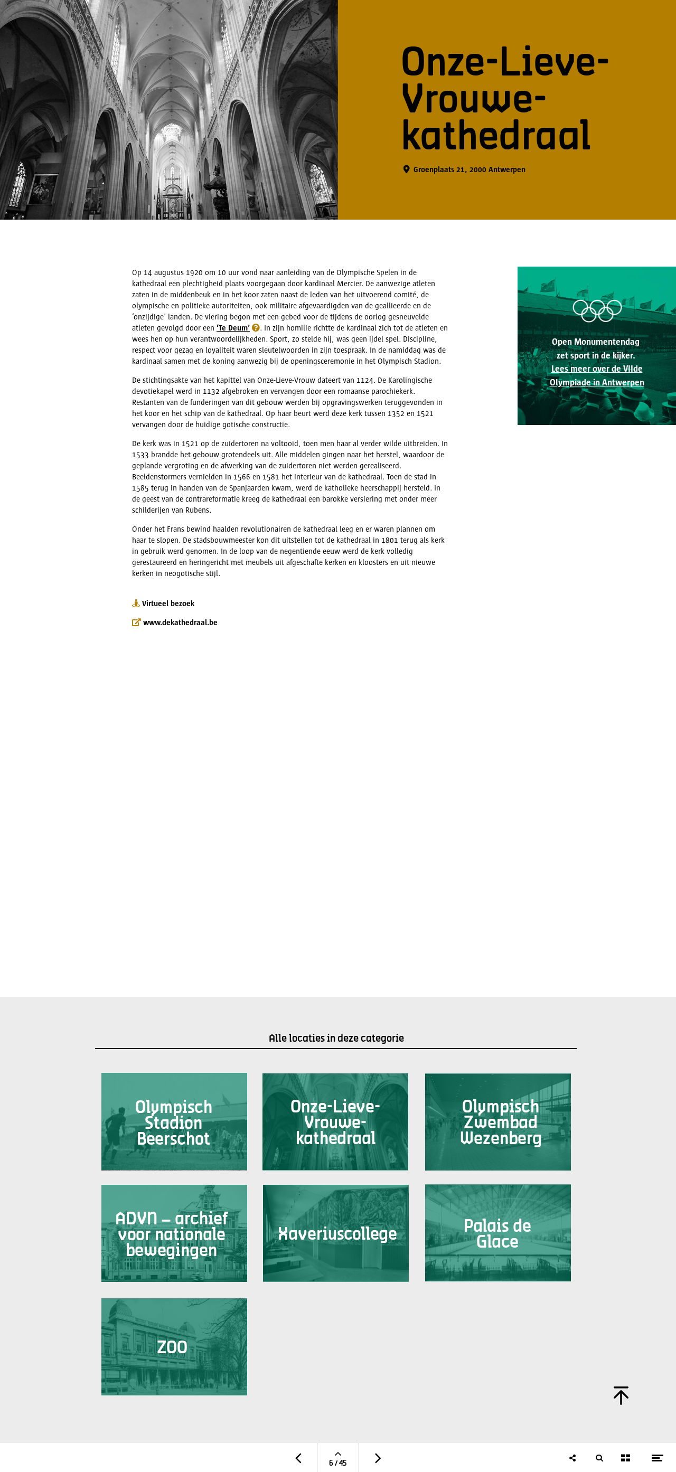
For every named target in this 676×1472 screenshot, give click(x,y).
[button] (236, 327)
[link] (597, 346)
